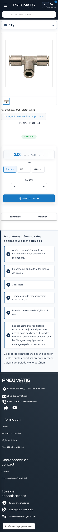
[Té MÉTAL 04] (6, 101)
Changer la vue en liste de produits (24, 116)
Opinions (42, 216)
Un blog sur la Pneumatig (21, 509)
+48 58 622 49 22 (45, 5)
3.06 (18, 154)
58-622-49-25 (30, 401)
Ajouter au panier (29, 198)
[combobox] (29, 14)
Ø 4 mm (10, 169)
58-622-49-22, (14, 401)
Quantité (29, 180)
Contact (5, 471)
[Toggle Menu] (4, 3)
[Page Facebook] (6, 409)
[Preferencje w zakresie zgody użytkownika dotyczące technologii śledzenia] (19, 526)
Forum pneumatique (19, 503)
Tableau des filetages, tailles (22, 516)
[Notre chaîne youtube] (14, 409)
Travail (5, 426)
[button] (29, 25)
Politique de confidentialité (14, 478)
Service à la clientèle (11, 433)
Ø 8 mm (38, 169)
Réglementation (9, 440)
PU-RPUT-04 (32, 123)
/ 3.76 (33, 155)
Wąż (29, 163)
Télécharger (15, 216)
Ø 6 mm (24, 169)
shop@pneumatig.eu (17, 396)
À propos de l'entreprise (13, 446)
